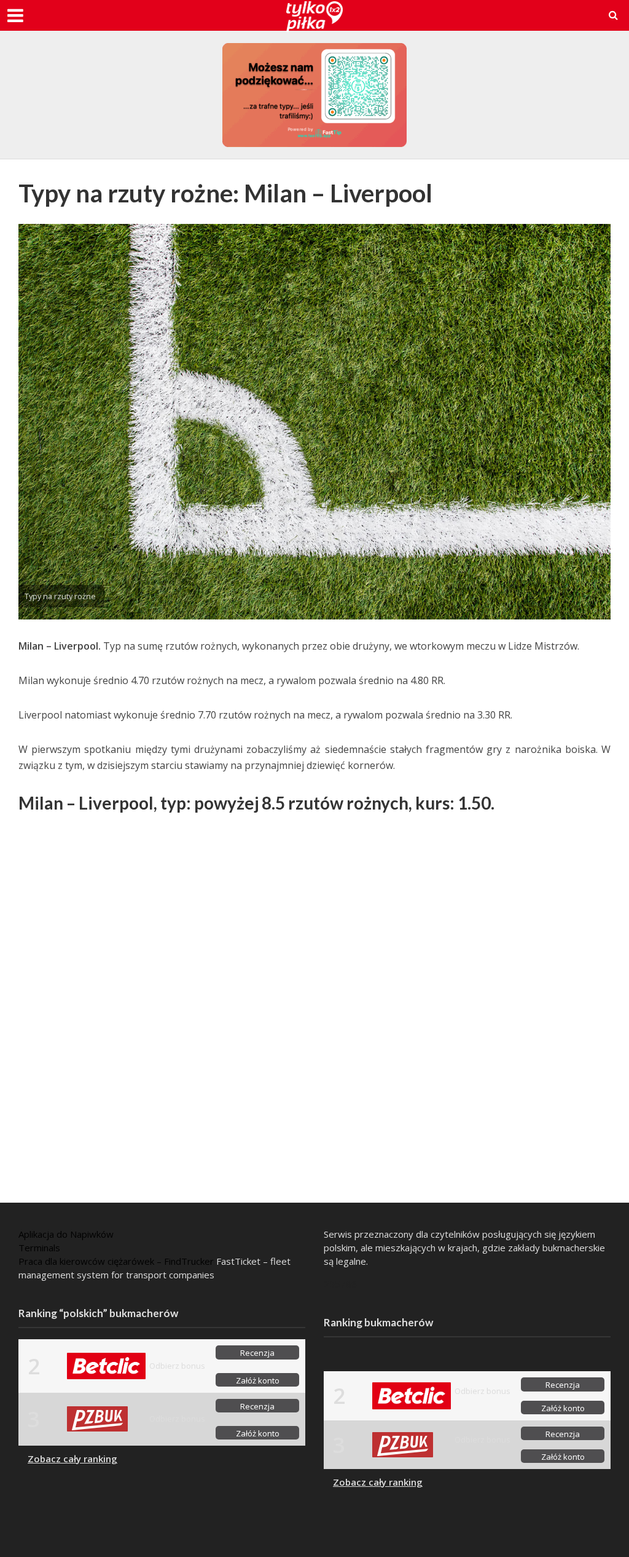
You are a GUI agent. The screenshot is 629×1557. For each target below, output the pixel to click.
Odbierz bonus (177, 1365)
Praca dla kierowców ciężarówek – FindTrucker (116, 1261)
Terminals (39, 1247)
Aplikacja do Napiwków (66, 1234)
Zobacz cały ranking (72, 1458)
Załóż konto (257, 1380)
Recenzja (257, 1352)
